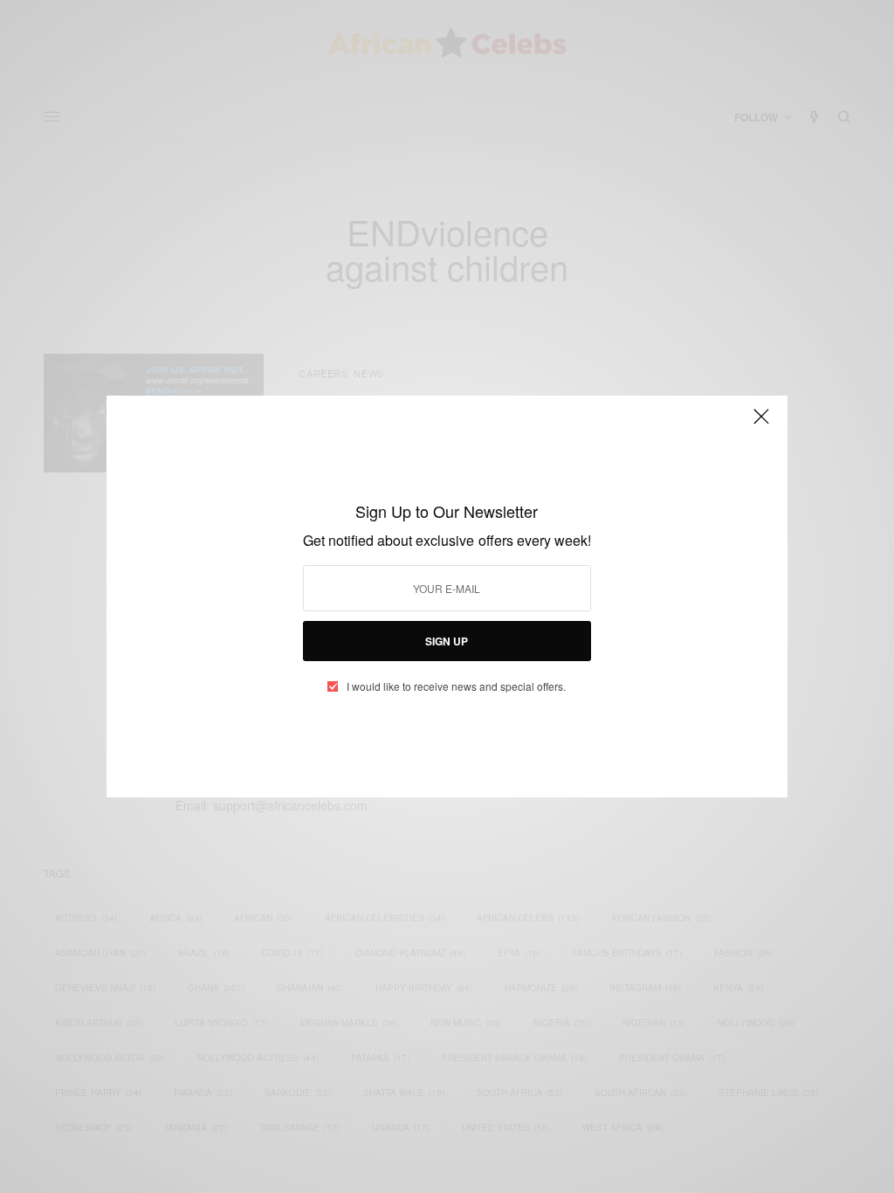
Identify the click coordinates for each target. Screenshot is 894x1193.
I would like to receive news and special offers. (456, 686)
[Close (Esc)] (761, 423)
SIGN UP (446, 641)
